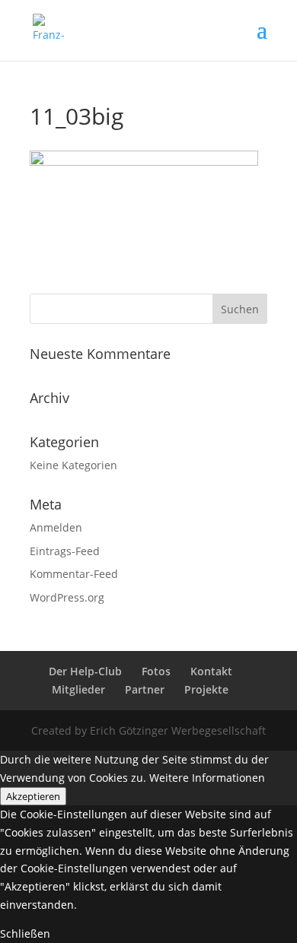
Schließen (25, 933)
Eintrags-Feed (65, 551)
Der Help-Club (85, 671)
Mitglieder (78, 689)
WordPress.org (67, 597)
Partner (144, 689)
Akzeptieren (33, 796)
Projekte (206, 689)
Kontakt (211, 671)
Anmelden (56, 527)
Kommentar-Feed (74, 574)
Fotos (156, 671)
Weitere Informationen (207, 777)
